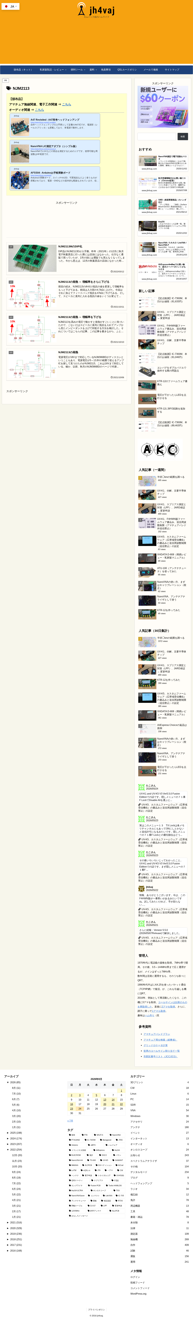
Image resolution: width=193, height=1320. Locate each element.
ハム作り (149, 1015)
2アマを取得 (168, 1006)
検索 (183, 136)
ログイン (135, 1277)
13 (104, 1099)
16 (71, 1104)
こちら (66, 104)
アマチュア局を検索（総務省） (160, 1039)
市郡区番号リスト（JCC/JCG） (161, 1056)
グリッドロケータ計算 (156, 1045)
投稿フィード (137, 1282)
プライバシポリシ (96, 1309)
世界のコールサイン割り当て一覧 (162, 1050)
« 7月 (70, 1120)
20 (104, 1104)
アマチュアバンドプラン (157, 1034)
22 (121, 1104)
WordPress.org (138, 1293)
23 (71, 1108)
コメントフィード (140, 1288)
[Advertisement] (96, 43)
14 (113, 1099)
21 (113, 1104)
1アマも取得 (158, 1011)
